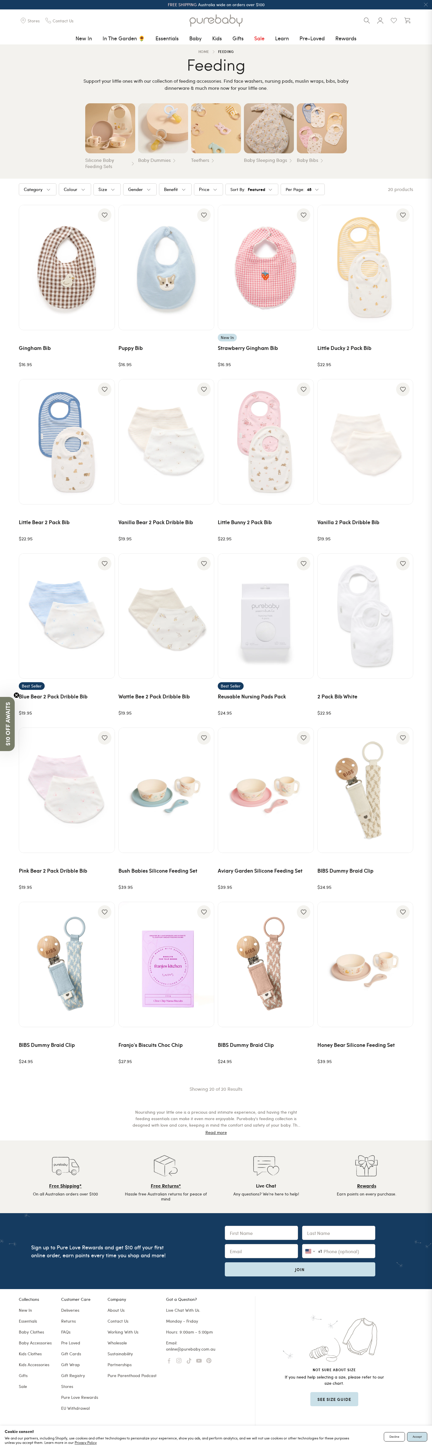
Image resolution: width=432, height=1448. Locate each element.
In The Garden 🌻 (124, 38)
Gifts (238, 38)
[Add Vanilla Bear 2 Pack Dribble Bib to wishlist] (204, 389)
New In (84, 38)
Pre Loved (70, 1343)
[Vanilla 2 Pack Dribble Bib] (365, 441)
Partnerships (120, 1364)
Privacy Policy (86, 1442)
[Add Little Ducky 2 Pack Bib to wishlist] (403, 215)
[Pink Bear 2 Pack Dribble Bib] (67, 790)
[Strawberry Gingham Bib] (266, 267)
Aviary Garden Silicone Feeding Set (260, 870)
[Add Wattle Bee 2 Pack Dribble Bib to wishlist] (204, 563)
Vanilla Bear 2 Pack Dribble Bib (155, 522)
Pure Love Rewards (79, 1397)
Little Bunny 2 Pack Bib (245, 522)
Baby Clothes (31, 1332)
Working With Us (123, 1332)
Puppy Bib (130, 347)
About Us (116, 1310)
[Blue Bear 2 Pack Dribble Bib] (67, 616)
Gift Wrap (70, 1364)
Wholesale (117, 1343)
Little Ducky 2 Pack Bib (344, 347)
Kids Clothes (30, 1353)
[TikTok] (189, 1361)
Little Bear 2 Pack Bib (44, 522)
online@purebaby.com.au (190, 1349)
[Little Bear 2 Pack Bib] (67, 441)
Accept (417, 1436)
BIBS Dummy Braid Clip (345, 870)
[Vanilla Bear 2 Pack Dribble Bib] (166, 441)
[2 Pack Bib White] (365, 616)
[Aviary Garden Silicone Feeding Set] (266, 790)
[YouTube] (199, 1361)
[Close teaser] (16, 695)
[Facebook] (169, 1361)
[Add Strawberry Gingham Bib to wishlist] (303, 215)
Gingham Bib (35, 347)
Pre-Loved (312, 38)
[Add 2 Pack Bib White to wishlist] (403, 563)
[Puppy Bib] (166, 267)
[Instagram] (179, 1361)
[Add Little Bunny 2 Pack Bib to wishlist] (303, 389)
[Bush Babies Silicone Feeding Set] (166, 790)
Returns (68, 1321)
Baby (195, 38)
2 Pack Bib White (337, 696)
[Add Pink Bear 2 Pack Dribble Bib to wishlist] (104, 738)
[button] (7, 724)
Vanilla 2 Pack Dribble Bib (348, 522)
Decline (394, 1436)
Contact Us (118, 1321)
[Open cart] (407, 21)
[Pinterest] (209, 1361)
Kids (217, 38)
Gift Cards (71, 1353)
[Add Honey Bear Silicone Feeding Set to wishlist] (403, 912)
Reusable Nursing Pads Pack (252, 696)
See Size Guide (334, 1399)
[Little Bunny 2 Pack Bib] (266, 441)
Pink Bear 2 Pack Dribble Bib (53, 870)
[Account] (380, 21)
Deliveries (70, 1310)
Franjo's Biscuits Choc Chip (150, 1044)
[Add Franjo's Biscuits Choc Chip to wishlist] (204, 912)
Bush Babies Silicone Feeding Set (157, 870)
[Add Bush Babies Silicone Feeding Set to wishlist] (204, 738)
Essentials (167, 38)
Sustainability (120, 1353)
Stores (67, 1386)
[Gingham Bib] (67, 267)
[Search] (367, 21)
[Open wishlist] (394, 21)
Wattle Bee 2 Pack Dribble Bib (154, 696)
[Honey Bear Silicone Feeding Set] (365, 964)
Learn (282, 38)
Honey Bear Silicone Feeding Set (356, 1044)
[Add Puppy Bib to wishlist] (204, 215)
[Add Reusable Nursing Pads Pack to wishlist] (303, 563)
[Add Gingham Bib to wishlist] (104, 215)
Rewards (345, 38)
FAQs (66, 1332)
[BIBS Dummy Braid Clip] (365, 790)
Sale (259, 38)
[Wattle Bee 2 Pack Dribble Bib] (166, 616)
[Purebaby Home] (216, 20)
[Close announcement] (426, 5)
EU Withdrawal (75, 1408)
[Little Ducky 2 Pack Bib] (365, 267)
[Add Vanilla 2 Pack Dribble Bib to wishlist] (403, 389)
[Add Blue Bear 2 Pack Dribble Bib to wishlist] (104, 563)
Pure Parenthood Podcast (132, 1375)
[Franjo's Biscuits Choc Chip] (166, 964)
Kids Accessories (34, 1364)
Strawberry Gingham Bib (248, 347)
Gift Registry (73, 1375)
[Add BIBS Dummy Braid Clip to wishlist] (403, 738)
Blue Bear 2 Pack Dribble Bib (53, 696)
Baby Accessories (35, 1343)
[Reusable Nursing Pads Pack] (266, 616)
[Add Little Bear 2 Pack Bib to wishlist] (104, 389)
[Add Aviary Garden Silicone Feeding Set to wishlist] (303, 738)
